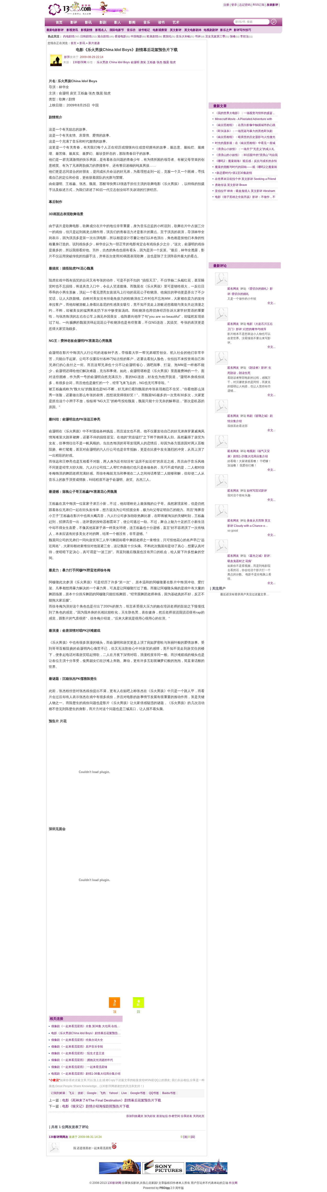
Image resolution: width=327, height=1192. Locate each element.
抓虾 (81, 1093)
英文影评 (175, 30)
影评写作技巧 (242, 30)
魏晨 (166, 62)
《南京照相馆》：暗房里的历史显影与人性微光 (245, 137)
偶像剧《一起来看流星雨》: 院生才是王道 (77, 1053)
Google (91, 1093)
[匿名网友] (221, 284)
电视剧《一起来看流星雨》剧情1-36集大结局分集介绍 (85, 1073)
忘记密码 (245, 4)
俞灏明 (135, 62)
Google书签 (138, 1093)
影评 (73, 22)
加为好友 (150, 1116)
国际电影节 (117, 30)
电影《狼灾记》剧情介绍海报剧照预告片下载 (95, 1106)
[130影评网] (88, 8)
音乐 (146, 22)
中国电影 (138, 36)
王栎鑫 (151, 62)
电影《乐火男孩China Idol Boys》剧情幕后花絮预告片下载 (88, 1033)
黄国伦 (169, 36)
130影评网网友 (58, 1137)
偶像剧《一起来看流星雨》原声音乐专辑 (77, 1046)
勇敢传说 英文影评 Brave (231, 185)
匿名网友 (233, 288)
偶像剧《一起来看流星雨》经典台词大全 (77, 1040)
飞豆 (71, 1093)
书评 (199, 36)
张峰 (234, 36)
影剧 (103, 22)
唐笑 (143, 62)
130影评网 (114, 1183)
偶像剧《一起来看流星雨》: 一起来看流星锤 (79, 1067)
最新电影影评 (55, 30)
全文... (271, 303)
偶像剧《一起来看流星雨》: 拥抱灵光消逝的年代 (82, 1060)
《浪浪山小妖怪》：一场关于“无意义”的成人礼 (244, 149)
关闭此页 (198, 1116)
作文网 (233, 1183)
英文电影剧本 (193, 30)
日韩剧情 (88, 36)
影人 (117, 22)
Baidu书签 (169, 1093)
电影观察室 (160, 30)
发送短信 (162, 1116)
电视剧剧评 (211, 30)
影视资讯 (72, 30)
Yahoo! (113, 1093)
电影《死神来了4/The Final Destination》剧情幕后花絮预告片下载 (111, 1100)
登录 (234, 4)
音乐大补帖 (185, 36)
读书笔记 (144, 30)
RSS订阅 (259, 4)
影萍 (67, 57)
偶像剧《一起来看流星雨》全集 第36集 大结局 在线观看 (87, 1026)
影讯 (88, 22)
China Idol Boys (119, 62)
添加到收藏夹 (134, 1116)
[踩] (193, 1137)
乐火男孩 (102, 62)
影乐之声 (226, 30)
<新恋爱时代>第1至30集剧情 (233, 173)
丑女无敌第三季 (217, 36)
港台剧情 (105, 36)
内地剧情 (71, 36)
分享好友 (186, 1116)
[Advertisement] (126, 961)
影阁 (132, 22)
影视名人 (101, 30)
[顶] (185, 1137)
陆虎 (173, 62)
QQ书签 (154, 1093)
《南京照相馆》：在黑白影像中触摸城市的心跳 (245, 125)
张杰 (159, 62)
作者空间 (174, 1116)
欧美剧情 (154, 36)
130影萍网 (79, 62)
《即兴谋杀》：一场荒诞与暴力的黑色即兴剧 (243, 131)
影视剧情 (86, 30)
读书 (161, 22)
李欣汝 (246, 36)
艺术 (176, 22)
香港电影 (122, 36)
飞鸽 (103, 1093)
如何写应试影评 (257, 490)
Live (124, 1093)
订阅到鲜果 (58, 1093)
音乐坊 (131, 30)
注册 (226, 4)
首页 (59, 22)
